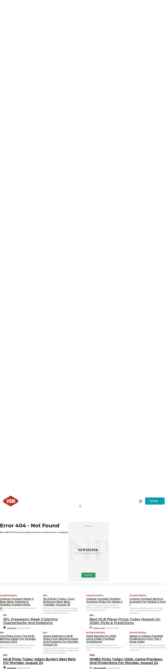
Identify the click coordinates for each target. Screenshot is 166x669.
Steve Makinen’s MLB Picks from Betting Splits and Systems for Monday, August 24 (61, 640)
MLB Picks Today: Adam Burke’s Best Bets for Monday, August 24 (39, 661)
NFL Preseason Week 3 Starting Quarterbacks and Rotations (30, 621)
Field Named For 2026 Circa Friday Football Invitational (101, 638)
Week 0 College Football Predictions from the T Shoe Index (146, 638)
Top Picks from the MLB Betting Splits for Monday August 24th (18, 638)
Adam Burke (11, 628)
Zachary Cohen (99, 628)
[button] (80, 506)
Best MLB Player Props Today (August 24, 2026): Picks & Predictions (125, 621)
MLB (91, 615)
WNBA (92, 655)
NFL (5, 615)
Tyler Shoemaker (99, 668)
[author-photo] (5, 628)
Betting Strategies (95, 632)
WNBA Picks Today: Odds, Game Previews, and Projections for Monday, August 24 (126, 661)
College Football (138, 632)
